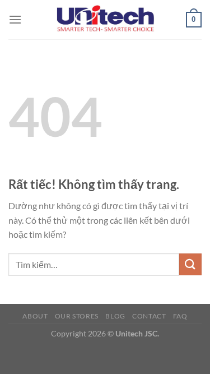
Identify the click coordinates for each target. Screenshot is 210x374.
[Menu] (15, 19)
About (35, 316)
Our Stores (77, 316)
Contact (149, 316)
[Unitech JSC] (105, 19)
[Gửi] (190, 264)
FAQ (180, 316)
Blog (115, 316)
